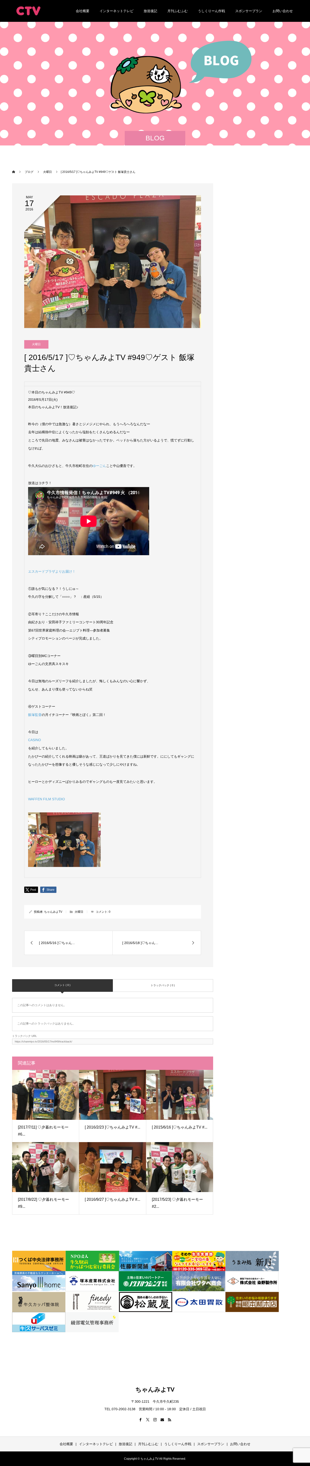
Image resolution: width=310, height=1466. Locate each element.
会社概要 (82, 11)
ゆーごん (99, 466)
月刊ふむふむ (177, 11)
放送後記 (150, 11)
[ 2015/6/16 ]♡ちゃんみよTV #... (179, 1127)
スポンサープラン (248, 11)
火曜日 (36, 344)
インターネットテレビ (116, 11)
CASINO (34, 740)
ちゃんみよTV (53, 911)
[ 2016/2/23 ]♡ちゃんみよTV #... (112, 1127)
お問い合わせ (282, 11)
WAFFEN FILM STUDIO (46, 799)
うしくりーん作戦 (211, 11)
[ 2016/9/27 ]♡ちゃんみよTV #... (112, 1199)
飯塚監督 (35, 715)
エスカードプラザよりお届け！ (52, 571)
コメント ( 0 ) (62, 985)
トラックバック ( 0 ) (163, 985)
